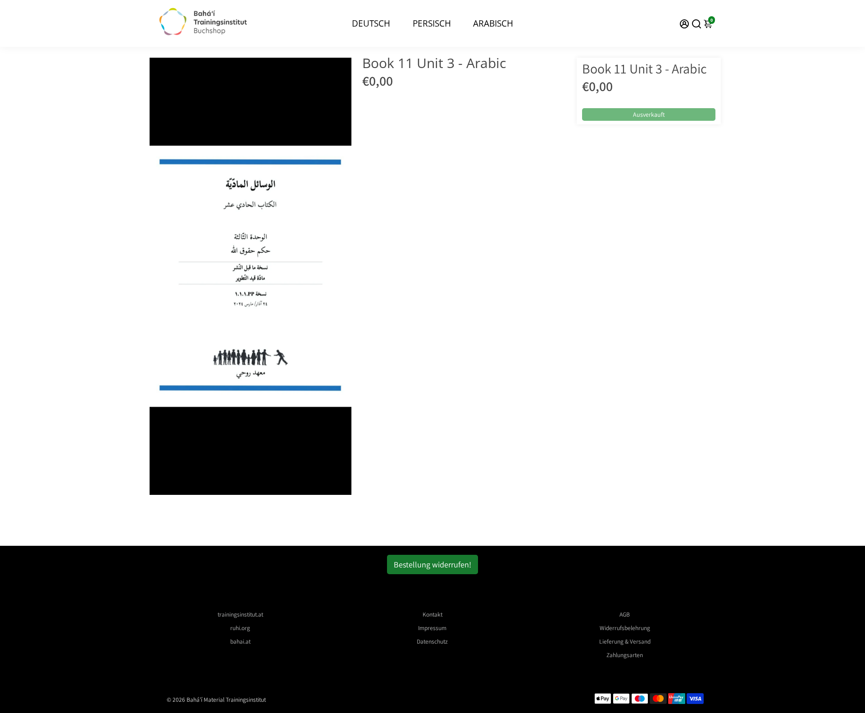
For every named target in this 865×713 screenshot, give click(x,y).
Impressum (432, 628)
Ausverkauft (649, 114)
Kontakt (432, 614)
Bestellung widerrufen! (432, 564)
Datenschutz (432, 641)
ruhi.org (240, 628)
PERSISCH (432, 23)
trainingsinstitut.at (240, 614)
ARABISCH (493, 23)
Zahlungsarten (624, 655)
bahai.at (240, 641)
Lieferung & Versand (625, 641)
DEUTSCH (371, 23)
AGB (624, 614)
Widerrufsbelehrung (625, 628)
